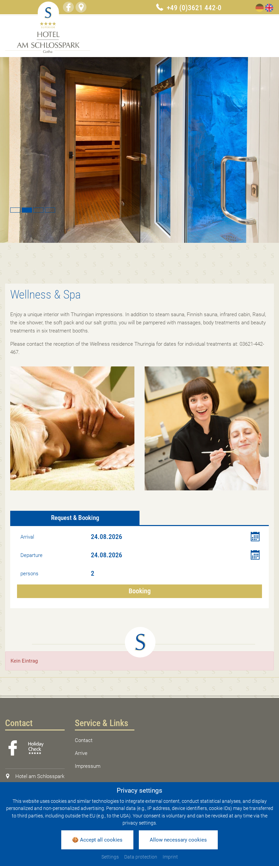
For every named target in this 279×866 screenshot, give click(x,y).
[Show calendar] (255, 537)
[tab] (75, 518)
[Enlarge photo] (139, 150)
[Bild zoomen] (72, 428)
